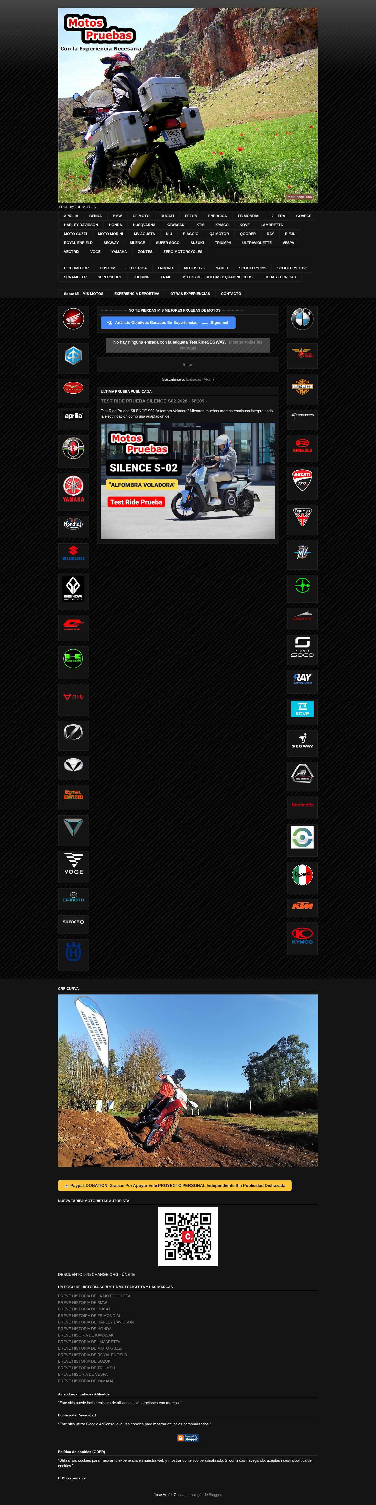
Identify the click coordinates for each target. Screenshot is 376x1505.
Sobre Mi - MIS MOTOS (83, 294)
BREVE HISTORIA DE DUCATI (85, 1309)
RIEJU (290, 234)
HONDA (115, 225)
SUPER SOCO (168, 243)
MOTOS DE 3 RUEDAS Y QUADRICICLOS (217, 277)
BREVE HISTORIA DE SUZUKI (85, 1361)
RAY (270, 234)
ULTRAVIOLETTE (257, 243)
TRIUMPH (223, 243)
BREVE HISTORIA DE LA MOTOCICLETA (94, 1296)
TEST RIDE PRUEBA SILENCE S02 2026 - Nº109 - (154, 401)
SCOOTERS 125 (252, 268)
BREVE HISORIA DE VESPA (83, 1374)
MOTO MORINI (110, 234)
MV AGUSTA (144, 234)
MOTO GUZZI (75, 234)
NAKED (222, 268)
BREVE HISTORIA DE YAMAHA (86, 1381)
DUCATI (167, 216)
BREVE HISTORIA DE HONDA (85, 1329)
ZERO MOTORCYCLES (182, 252)
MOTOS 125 (194, 268)
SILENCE (137, 243)
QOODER (248, 234)
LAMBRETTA (272, 225)
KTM (200, 225)
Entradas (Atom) (200, 379)
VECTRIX (71, 252)
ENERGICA (217, 216)
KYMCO (222, 225)
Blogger (215, 1494)
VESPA (288, 243)
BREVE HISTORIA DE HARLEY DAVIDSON (96, 1322)
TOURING (141, 277)
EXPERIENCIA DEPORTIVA (136, 294)
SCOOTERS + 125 (292, 268)
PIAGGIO (190, 234)
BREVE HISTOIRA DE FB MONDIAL (89, 1315)
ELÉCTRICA (136, 268)
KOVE (245, 225)
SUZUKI (197, 243)
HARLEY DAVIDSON (81, 225)
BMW (117, 216)
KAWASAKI (176, 225)
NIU (169, 234)
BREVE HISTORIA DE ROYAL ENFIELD (92, 1355)
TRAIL (166, 277)
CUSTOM (107, 268)
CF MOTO (141, 216)
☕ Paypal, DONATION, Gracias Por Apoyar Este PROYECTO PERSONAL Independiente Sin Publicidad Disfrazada (174, 1185)
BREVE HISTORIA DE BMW (82, 1302)
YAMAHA (119, 252)
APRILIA (71, 216)
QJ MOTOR (219, 234)
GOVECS (303, 216)
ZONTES (145, 252)
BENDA (95, 216)
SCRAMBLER (75, 277)
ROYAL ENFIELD (78, 243)
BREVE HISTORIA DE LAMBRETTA (89, 1342)
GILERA (278, 216)
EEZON (191, 216)
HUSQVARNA (144, 225)
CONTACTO (231, 294)
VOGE (95, 252)
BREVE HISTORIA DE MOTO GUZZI (90, 1348)
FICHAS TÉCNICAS (279, 277)
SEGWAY (111, 243)
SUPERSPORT (110, 277)
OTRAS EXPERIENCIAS (190, 294)
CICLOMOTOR (76, 268)
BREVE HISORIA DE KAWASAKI (86, 1335)
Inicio (188, 364)
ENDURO (165, 268)
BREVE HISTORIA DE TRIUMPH (86, 1368)
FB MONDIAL (249, 216)
